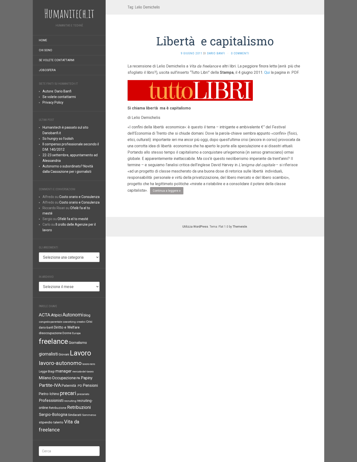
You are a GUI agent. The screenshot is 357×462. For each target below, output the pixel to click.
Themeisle (240, 226)
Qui (267, 72)
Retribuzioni (79, 407)
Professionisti (51, 400)
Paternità (69, 386)
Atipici (56, 315)
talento (58, 422)
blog (87, 315)
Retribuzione (57, 408)
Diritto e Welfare (67, 327)
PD (80, 386)
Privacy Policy (52, 102)
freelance (53, 341)
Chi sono (45, 50)
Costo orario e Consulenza (79, 197)
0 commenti (240, 53)
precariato (83, 394)
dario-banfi (46, 327)
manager (63, 371)
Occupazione (64, 377)
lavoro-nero (88, 364)
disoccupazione (50, 333)
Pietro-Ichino (49, 394)
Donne (66, 333)
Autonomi (72, 315)
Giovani (64, 354)
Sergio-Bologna (53, 414)
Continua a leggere (166, 190)
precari (68, 393)
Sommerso (89, 415)
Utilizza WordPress (195, 226)
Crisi (89, 321)
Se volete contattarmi (56, 60)
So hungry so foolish (58, 138)
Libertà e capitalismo (215, 41)
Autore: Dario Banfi (56, 91)
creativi (80, 321)
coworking (69, 321)
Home (43, 40)
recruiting (70, 401)
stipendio (45, 422)
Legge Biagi (47, 371)
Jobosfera (47, 70)
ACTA (44, 315)
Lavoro (80, 353)
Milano (45, 377)
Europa (76, 333)
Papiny (87, 378)
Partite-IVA (50, 385)
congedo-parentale (50, 321)
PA (78, 378)
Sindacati (74, 415)
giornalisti (48, 353)
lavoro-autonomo (60, 363)
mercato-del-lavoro (83, 371)
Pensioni (90, 385)
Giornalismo (78, 343)
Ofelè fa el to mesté (73, 219)
